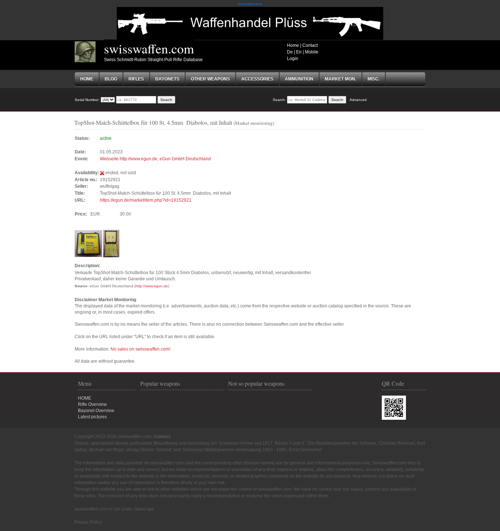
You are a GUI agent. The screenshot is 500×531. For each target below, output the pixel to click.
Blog (111, 79)
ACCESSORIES (257, 79)
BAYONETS (167, 79)
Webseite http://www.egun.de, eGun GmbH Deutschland (155, 158)
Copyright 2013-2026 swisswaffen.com (113, 436)
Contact (310, 45)
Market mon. (340, 79)
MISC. (373, 79)
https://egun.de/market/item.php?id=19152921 (145, 200)
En (299, 52)
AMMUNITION (299, 79)
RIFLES (136, 79)
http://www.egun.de (151, 286)
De (290, 52)
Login (292, 58)
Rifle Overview (92, 404)
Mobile (311, 52)
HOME (84, 398)
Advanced (358, 100)
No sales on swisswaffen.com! (140, 349)
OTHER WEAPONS (210, 79)
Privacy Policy (88, 522)
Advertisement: (250, 4)
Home (293, 45)
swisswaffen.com (149, 48)
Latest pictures (92, 416)
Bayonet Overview (96, 410)
